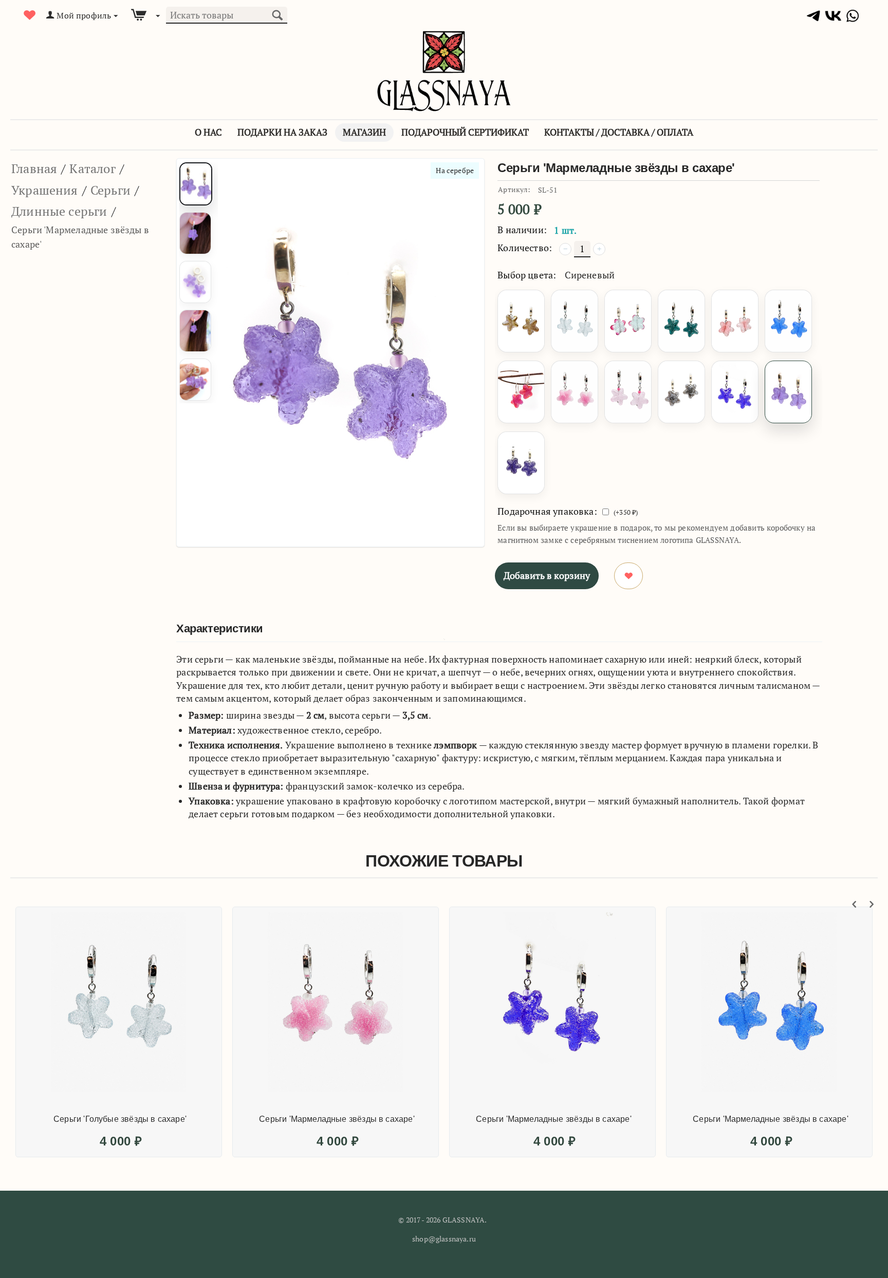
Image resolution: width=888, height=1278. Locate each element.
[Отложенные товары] (30, 15)
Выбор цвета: (526, 275)
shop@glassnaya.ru (444, 1239)
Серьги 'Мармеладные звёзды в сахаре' (336, 1119)
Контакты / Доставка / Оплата (618, 132)
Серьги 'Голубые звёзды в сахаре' (120, 1119)
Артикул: (514, 189)
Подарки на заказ (282, 132)
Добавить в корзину (547, 575)
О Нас (208, 132)
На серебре (455, 170)
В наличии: (522, 229)
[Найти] (277, 14)
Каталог (92, 168)
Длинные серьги (59, 211)
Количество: (524, 247)
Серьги (110, 190)
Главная (34, 168)
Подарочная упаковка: (547, 511)
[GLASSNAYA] (444, 70)
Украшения (44, 190)
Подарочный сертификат (465, 132)
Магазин (364, 132)
